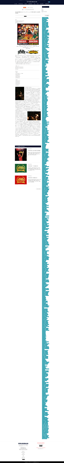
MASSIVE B (47, 226)
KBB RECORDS (44, 197)
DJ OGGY (43, 108)
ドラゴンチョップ (44, 418)
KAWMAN (48, 196)
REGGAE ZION (44, 287)
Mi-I (46, 233)
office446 (43, 260)
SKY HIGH (46, 325)
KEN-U (46, 198)
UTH (47, 378)
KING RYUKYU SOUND (44, 204)
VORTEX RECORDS (44, 383)
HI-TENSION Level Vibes (44, 165)
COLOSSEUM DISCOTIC (45, 82)
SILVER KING (44, 321)
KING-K (47, 201)
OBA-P (47, 259)
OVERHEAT (43, 265)
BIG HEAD (48, 51)
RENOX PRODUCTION (44, 288)
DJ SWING (43, 112)
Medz (43, 232)
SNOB (48, 326)
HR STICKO (47, 172)
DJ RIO (45, 109)
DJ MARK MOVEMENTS (44, 104)
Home (16, 3)
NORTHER (43, 258)
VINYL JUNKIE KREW (44, 382)
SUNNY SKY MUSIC (47, 348)
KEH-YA (46, 197)
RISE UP (47, 293)
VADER (43, 380)
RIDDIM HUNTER (44, 291)
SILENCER (45, 319)
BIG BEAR (46, 50)
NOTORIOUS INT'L (46, 258)
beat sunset (43, 50)
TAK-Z (43, 355)
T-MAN (45, 354)
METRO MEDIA (44, 233)
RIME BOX (43, 292)
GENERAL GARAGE (44, 145)
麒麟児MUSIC (46, 438)
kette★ (46, 199)
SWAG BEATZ (47, 352)
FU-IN (46, 140)
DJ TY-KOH (43, 113)
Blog (34, 3)
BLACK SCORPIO (46, 54)
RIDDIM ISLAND (47, 291)
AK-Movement (47, 23)
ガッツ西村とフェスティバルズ (45, 412)
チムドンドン (46, 415)
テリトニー (43, 416)
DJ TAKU (46, 112)
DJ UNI (46, 113)
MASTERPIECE (44, 229)
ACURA (47, 22)
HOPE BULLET (47, 171)
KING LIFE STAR (44, 203)
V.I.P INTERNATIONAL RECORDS (45, 379)
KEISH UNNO (44, 198)
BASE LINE (43, 46)
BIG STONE (44, 52)
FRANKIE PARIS (44, 140)
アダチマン (43, 407)
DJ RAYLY (43, 109)
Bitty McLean (46, 53)
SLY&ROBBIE (44, 326)
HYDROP (43, 175)
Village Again (44, 381)
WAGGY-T (43, 385)
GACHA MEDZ (44, 143)
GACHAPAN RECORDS (44, 144)
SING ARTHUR (47, 322)
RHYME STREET (44, 289)
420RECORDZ (44, 18)
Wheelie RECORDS (44, 387)
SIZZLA (43, 324)
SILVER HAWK (47, 320)
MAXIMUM (43, 230)
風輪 (48, 437)
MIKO (47, 236)
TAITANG (47, 354)
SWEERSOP (44, 353)
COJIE (48, 81)
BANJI (46, 44)
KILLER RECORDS (44, 201)
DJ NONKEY (44, 107)
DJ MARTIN (43, 105)
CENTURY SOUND (44, 76)
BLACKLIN (43, 54)
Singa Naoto (44, 322)
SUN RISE (43, 349)
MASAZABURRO (44, 226)
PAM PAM (47, 266)
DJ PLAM (46, 108)
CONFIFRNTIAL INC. (44, 83)
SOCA (43, 327)
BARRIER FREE (47, 45)
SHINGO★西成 (47, 316)
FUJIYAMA (43, 141)
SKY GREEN (44, 325)
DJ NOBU (46, 106)
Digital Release (30, 3)
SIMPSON (46, 321)
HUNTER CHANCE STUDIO (45, 174)
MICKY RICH (44, 234)
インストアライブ (44, 410)
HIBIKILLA (43, 166)
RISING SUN (44, 294)
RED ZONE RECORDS (44, 286)
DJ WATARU (46, 114)
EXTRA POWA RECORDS (45, 134)
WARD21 (43, 386)
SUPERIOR (43, 352)
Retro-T (47, 288)
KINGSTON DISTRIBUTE (45, 205)
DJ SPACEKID (44, 111)
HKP (45, 170)
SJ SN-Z (45, 324)
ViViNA (47, 382)
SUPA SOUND (46, 351)
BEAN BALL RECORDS (44, 49)
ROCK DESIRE (44, 296)
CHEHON (46, 77)
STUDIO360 (44, 347)
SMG (46, 326)
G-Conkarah (46, 141)
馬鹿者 (43, 438)
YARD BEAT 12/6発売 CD (32, 177)
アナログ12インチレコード (45, 408)
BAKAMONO (44, 44)
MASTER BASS (44, 228)
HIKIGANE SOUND (44, 167)
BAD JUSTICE (47, 43)
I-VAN (48, 175)
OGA (45, 260)
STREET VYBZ (47, 346)
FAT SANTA (47, 136)
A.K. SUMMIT (45, 19)
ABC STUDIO (46, 20)
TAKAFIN (45, 355)
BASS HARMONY (44, 47)
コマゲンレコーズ (44, 414)
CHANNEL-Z (48, 76)
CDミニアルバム (44, 75)
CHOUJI (48, 79)
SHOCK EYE (44, 318)
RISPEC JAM (44, 295)
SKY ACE (48, 324)
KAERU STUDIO (44, 195)
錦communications (44, 437)
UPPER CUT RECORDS (44, 378)
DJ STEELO (47, 111)
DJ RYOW (43, 110)
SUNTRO (43, 351)
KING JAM (46, 202)
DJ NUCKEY (47, 107)
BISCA (43, 53)
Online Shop (21, 3)
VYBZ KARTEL (47, 384)
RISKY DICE (47, 294)
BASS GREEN (47, 46)
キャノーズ (43, 413)
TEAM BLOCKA (46, 357)
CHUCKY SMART (47, 80)
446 (46, 18)
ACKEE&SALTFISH (44, 22)
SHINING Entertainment (44, 317)
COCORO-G (46, 81)
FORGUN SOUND (46, 139)
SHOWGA (46, 318)
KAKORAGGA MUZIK (44, 196)
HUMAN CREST (44, 173)
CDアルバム (43, 74)
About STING (41, 3)
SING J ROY (47, 323)
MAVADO (47, 229)
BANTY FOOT (44, 45)
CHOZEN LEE (44, 80)
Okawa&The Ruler (44, 261)
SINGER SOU (44, 323)
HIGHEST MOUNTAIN (47, 166)
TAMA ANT (43, 357)
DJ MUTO (43, 106)
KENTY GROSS (44, 199)
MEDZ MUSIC (46, 232)
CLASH (27, 9)
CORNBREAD (47, 84)
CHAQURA (43, 77)
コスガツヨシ (46, 413)
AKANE (47, 24)
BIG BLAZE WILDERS (44, 51)
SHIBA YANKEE (44, 316)
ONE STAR (43, 263)
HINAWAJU (47, 168)
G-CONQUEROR (44, 142)
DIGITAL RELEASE (45, 11)
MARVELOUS (48, 225)
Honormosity (44, 171)
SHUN (43, 319)
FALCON (43, 135)
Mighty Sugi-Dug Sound (44, 236)
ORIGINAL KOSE (44, 264)
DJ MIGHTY (46, 105)
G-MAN (46, 142)
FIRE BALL (47, 137)
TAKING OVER (47, 356)
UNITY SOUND (44, 377)
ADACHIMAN (44, 23)
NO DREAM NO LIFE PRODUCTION (45, 256)
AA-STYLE (43, 20)
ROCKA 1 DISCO (47, 295)
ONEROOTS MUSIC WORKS (45, 262)
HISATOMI (43, 170)
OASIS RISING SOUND (44, 259)
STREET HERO (44, 346)
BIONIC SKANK (47, 52)
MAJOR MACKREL (44, 225)
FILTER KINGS (44, 137)
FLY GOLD (43, 139)
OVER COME (47, 264)
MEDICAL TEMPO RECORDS (45, 231)
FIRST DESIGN (44, 138)
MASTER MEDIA (47, 228)
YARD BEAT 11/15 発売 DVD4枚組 (34, 150)
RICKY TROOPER (44, 290)
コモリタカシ (47, 414)
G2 (48, 142)
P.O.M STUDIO (44, 266)
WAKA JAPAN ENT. (46, 385)
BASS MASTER (47, 47)
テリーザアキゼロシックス (45, 417)
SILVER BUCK (44, 320)
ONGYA (46, 263)
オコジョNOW (44, 411)
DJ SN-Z (46, 110)
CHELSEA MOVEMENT (44, 78)
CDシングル (46, 74)
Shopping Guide (47, 3)
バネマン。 (47, 418)
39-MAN (43, 17)
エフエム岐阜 (47, 410)
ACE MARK (45, 21)
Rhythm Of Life (47, 289)
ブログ (23, 9)
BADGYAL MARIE (44, 43)
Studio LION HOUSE (47, 347)
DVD (43, 10)
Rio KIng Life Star (46, 292)
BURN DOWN (29, 9)
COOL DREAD (44, 84)
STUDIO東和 (44, 348)
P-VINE (46, 265)
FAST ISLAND (46, 135)
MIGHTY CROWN (47, 234)
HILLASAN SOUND (44, 168)
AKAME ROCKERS (44, 24)
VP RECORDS (44, 384)
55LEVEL (47, 17)
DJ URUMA (43, 114)
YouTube (26, 3)
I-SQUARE (46, 175)
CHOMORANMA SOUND (44, 79)
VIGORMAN (46, 380)
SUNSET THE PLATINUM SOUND (45, 350)
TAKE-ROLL (44, 356)
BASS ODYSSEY (44, 48)
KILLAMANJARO (46, 200)
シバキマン (43, 415)
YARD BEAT (32, 9)
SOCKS (45, 327)
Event (37, 3)
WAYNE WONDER (46, 386)
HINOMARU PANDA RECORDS (45, 169)
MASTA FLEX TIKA (44, 227)
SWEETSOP (47, 353)
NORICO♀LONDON (47, 257)
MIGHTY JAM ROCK (44, 235)
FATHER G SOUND (44, 136)
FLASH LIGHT (47, 138)
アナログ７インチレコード (45, 409)
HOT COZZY (44, 172)
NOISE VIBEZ (44, 257)
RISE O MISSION (44, 293)
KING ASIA (43, 202)
